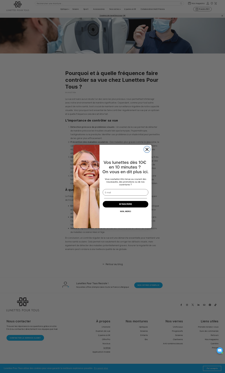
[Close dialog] (147, 149)
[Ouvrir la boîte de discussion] (220, 350)
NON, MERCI (125, 211)
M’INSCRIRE (125, 204)
